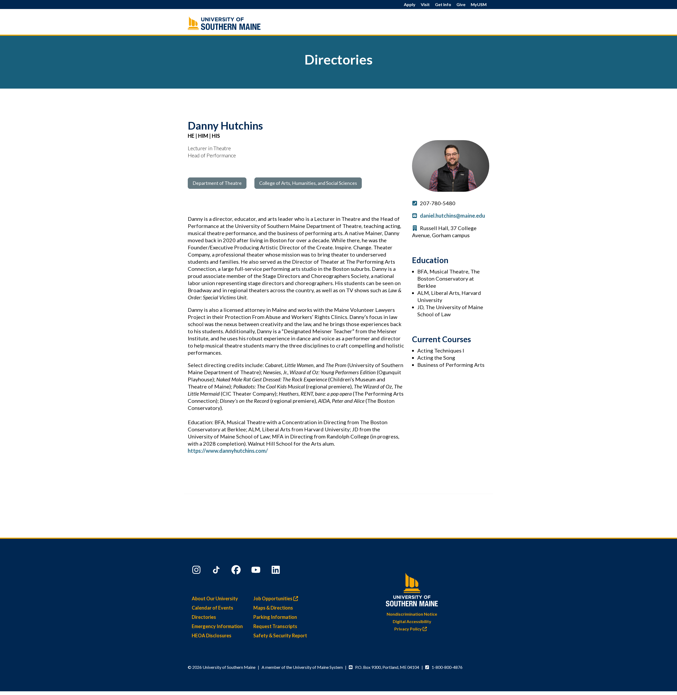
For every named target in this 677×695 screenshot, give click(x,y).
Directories (204, 617)
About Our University (215, 598)
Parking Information (275, 617)
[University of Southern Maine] (412, 588)
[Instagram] (197, 571)
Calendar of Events (212, 608)
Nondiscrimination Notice (412, 613)
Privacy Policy (408, 628)
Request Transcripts (275, 626)
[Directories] (235, 23)
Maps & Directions (273, 608)
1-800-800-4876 (447, 667)
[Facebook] (236, 571)
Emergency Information (217, 626)
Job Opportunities (273, 598)
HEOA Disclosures (211, 635)
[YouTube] (256, 571)
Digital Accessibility (412, 621)
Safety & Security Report (280, 635)
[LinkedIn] (276, 571)
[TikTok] (217, 571)
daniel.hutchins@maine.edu (452, 215)
